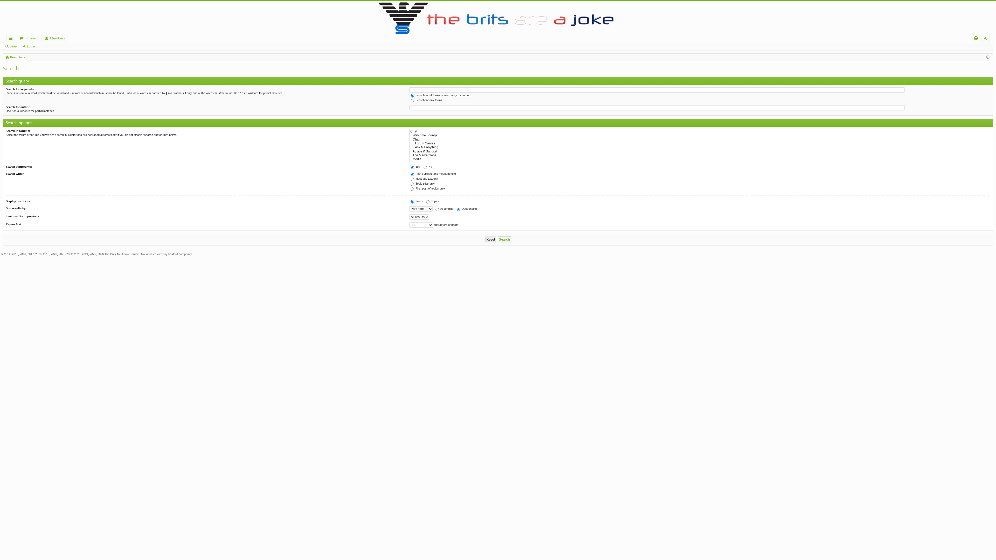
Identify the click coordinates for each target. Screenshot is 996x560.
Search (14, 46)
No (430, 166)
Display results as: (18, 201)
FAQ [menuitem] (977, 39)
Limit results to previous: (23, 216)
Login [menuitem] (987, 39)
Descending (469, 208)
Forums (31, 38)
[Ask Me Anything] (700, 147)
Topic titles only (425, 183)
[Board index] (498, 17)
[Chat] (700, 132)
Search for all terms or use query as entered (443, 95)
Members (57, 38)
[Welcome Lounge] (700, 135)
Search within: (15, 173)
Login (31, 46)
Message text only (427, 178)
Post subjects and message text (435, 173)
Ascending (446, 208)
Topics (434, 201)
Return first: (14, 224)
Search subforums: (19, 166)
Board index (18, 57)
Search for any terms (428, 100)
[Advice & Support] (700, 151)
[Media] (700, 159)
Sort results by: (16, 208)
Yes (417, 166)
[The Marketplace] (700, 155)
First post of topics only (430, 188)
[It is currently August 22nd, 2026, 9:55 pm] (988, 57)
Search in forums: (18, 130)
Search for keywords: (20, 89)
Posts (419, 201)
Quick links (12, 39)
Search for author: (18, 107)
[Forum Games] (700, 143)
